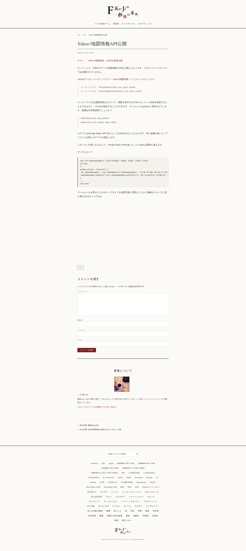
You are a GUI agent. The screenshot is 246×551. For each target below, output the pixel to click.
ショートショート (136, 496)
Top (78, 35)
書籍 (147, 511)
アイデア (103, 492)
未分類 (156, 511)
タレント (151, 496)
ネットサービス (128, 23)
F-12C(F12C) (108, 477)
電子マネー (127, 520)
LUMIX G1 (113, 482)
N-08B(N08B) (127, 482)
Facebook (139, 477)
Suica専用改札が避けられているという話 (104, 429)
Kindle (93, 482)
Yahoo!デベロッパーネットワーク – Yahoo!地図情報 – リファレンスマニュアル (116, 79)
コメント (81, 291)
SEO (129, 487)
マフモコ (116, 506)
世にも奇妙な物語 (95, 511)
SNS (137, 487)
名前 (80, 320)
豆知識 (116, 23)
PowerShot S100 (93, 487)
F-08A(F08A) (149, 473)
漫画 (128, 515)
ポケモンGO (103, 506)
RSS (122, 487)
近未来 (155, 515)
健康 (108, 511)
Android (94, 463)
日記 (132, 511)
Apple (110, 463)
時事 (140, 511)
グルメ (109, 496)
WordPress (91, 492)
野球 (116, 520)
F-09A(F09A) (94, 477)
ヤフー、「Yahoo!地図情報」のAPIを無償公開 (99, 60)
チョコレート (94, 501)
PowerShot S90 (110, 487)
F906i (128, 477)
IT (157, 477)
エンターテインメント (132, 492)
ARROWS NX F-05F (146, 463)
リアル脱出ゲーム (102, 23)
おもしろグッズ (152, 492)
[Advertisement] (123, 232)
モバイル (127, 506)
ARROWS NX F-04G (125, 463)
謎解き (136, 515)
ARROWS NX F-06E (110, 468)
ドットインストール (155, 399)
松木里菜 (92, 515)
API (84, 35)
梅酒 (101, 515)
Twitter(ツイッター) (151, 487)
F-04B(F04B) (134, 473)
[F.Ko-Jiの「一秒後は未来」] (123, 12)
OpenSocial (141, 482)
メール (80, 330)
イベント (115, 492)
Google (149, 477)
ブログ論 (90, 506)
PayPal (153, 482)
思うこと (117, 511)
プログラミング (144, 23)
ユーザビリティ (152, 506)
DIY (123, 473)
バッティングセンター (130, 501)
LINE (102, 482)
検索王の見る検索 (114, 515)
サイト (80, 340)
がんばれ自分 (96, 496)
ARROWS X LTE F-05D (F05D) (104, 473)
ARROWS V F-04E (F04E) (133, 468)
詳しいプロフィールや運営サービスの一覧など (98, 407)
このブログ (120, 496)
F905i (120, 477)
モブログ (138, 506)
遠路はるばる (93, 425)
